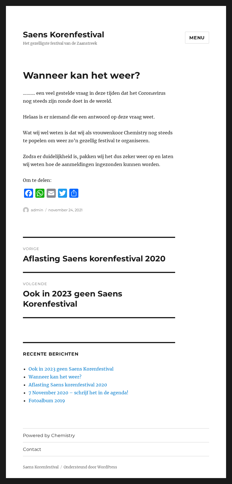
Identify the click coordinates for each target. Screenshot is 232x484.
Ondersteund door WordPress (90, 467)
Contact (32, 449)
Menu (197, 37)
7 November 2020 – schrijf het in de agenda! (78, 392)
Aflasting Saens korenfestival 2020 (68, 385)
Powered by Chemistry (49, 435)
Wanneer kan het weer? (55, 377)
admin (37, 210)
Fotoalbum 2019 (47, 400)
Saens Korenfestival (63, 34)
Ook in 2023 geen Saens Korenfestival (71, 369)
